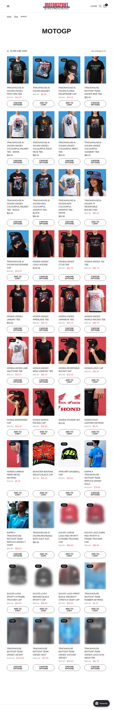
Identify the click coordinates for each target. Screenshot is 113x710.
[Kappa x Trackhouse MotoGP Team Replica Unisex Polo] (95, 453)
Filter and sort (18, 51)
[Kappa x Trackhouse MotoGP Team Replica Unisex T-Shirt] (18, 514)
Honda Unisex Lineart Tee (15, 318)
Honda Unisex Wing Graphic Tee (43, 369)
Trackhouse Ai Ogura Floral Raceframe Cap (67, 91)
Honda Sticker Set (69, 420)
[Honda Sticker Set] (69, 402)
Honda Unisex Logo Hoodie (41, 263)
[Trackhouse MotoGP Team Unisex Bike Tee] (95, 69)
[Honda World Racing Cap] (44, 402)
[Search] (100, 6)
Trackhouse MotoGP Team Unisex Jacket (15, 651)
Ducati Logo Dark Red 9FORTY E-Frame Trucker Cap (94, 537)
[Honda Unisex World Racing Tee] (95, 298)
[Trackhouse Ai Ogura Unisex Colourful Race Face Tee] (44, 124)
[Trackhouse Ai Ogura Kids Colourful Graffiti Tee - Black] (44, 182)
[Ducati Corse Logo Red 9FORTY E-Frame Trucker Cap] (69, 514)
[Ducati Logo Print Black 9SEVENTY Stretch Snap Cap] (69, 576)
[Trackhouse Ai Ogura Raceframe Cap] (18, 243)
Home (9, 17)
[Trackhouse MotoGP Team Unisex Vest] (44, 630)
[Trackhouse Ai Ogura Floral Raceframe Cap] (69, 69)
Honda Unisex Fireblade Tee (41, 318)
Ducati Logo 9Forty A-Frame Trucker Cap (16, 596)
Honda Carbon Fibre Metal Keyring (15, 474)
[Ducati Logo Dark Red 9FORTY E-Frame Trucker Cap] (95, 514)
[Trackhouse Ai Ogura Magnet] (44, 69)
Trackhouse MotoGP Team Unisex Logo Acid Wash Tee (94, 653)
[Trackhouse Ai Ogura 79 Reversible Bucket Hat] (95, 182)
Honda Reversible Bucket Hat (69, 369)
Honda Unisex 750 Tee (94, 263)
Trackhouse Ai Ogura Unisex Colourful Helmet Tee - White (18, 147)
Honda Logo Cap (93, 368)
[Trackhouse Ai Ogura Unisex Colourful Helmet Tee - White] (18, 124)
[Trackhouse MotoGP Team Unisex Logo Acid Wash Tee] (95, 630)
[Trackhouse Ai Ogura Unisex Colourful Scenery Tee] (95, 124)
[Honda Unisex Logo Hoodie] (44, 243)
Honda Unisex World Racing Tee (94, 318)
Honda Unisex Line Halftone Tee (17, 369)
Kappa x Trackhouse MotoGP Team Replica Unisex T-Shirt (16, 538)
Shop (16, 17)
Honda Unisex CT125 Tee (66, 263)
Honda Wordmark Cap (17, 421)
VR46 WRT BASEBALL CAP (69, 473)
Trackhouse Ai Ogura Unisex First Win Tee (15, 91)
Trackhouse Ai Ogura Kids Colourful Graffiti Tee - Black (41, 206)
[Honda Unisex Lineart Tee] (18, 298)
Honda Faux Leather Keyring (94, 421)
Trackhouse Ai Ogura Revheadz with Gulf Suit (42, 535)
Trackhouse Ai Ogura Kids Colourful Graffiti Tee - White (67, 206)
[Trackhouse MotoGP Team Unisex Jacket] (18, 630)
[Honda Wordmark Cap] (18, 402)
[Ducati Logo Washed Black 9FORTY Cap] (44, 576)
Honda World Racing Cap (41, 421)
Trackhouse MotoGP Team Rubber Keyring (93, 596)
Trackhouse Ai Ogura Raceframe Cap (17, 264)
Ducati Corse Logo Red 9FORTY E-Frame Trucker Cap (69, 537)
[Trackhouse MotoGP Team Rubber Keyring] (95, 576)
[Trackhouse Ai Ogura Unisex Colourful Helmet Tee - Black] (18, 182)
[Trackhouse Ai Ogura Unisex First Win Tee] (18, 69)
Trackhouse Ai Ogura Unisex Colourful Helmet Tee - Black (18, 205)
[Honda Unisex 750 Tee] (95, 243)
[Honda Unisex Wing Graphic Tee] (44, 350)
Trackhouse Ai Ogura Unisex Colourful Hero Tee (68, 147)
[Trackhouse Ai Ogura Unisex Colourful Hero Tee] (69, 124)
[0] (104, 6)
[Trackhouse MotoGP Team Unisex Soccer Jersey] (69, 630)
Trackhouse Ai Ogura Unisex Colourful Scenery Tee (92, 147)
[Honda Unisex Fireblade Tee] (44, 298)
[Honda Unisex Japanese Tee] (69, 298)
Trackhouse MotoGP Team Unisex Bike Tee (93, 91)
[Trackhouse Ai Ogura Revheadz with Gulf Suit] (44, 514)
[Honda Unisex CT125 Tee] (69, 243)
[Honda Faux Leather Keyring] (95, 402)
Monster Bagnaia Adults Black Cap (43, 473)
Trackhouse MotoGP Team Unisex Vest (41, 651)
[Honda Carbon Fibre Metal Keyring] (18, 453)
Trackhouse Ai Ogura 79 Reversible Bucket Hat (92, 205)
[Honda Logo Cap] (95, 350)
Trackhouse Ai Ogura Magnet (41, 89)
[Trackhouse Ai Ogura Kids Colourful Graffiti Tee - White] (69, 182)
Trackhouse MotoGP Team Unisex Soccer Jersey (67, 653)
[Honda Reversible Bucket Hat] (69, 350)
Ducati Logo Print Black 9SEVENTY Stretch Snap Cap (69, 596)
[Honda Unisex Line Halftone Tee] (18, 350)
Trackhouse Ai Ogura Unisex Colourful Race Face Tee (42, 147)
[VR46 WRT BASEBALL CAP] (69, 453)
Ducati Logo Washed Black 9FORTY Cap (41, 596)
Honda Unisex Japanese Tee (66, 318)
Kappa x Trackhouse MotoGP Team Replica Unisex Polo (92, 477)
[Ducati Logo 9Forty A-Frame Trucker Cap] (18, 576)
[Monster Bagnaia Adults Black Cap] (44, 453)
